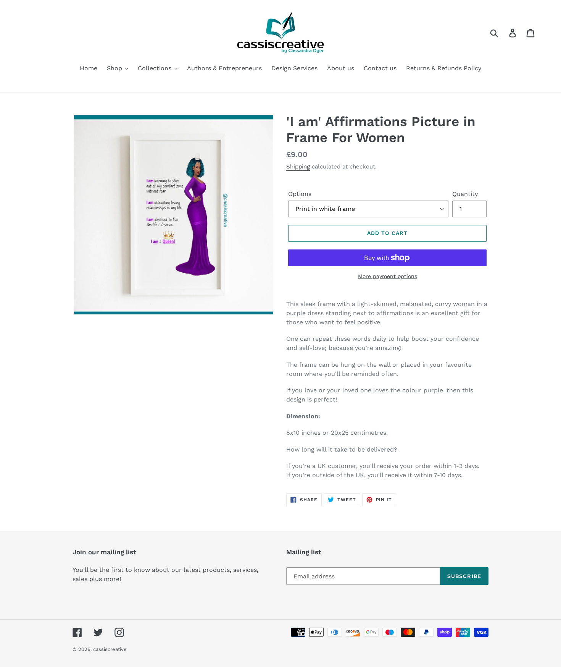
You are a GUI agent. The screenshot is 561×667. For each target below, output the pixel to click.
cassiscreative (110, 649)
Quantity (465, 194)
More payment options (387, 276)
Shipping (298, 166)
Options (299, 194)
